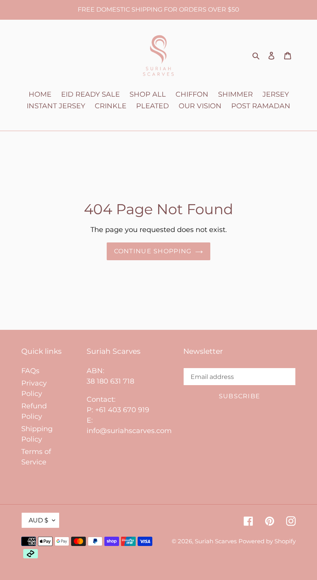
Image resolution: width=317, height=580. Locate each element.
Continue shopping (153, 251)
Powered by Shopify (267, 541)
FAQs (30, 371)
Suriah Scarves (216, 541)
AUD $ (38, 520)
